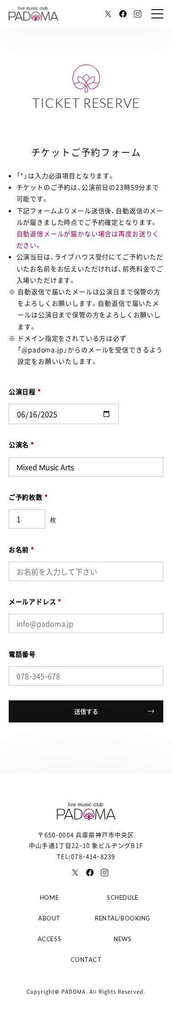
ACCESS (49, 939)
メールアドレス (35, 601)
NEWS (122, 939)
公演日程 (25, 391)
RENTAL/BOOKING (122, 918)
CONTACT (86, 959)
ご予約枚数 (28, 496)
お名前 (21, 549)
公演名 (21, 444)
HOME (49, 897)
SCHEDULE (122, 897)
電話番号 (22, 653)
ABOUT (49, 918)
